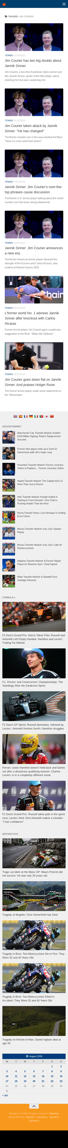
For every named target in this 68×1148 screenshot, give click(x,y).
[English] (15, 416)
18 (16, 1081)
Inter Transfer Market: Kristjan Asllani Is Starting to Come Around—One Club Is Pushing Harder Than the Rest (37, 500)
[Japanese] (47, 416)
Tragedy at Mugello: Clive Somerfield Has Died (30, 914)
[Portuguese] (42, 416)
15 (52, 1076)
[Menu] (64, 4)
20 (34, 1081)
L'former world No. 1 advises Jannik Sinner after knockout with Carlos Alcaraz (32, 318)
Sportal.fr (54, 1117)
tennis (9, 55)
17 (7, 1081)
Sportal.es (34, 1120)
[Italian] (36, 416)
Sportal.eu (42, 1117)
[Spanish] (21, 416)
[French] (26, 416)
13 (34, 1076)
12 (25, 1076)
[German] (31, 416)
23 (61, 1081)
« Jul (5, 1095)
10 (7, 1076)
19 (25, 1081)
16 (61, 1076)
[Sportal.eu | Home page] (5, 4)
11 (16, 1076)
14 (43, 1076)
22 (52, 1081)
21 (43, 1081)
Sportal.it (30, 1117)
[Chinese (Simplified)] (52, 416)
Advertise (54, 1113)
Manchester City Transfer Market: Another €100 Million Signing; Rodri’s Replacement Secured (39, 436)
